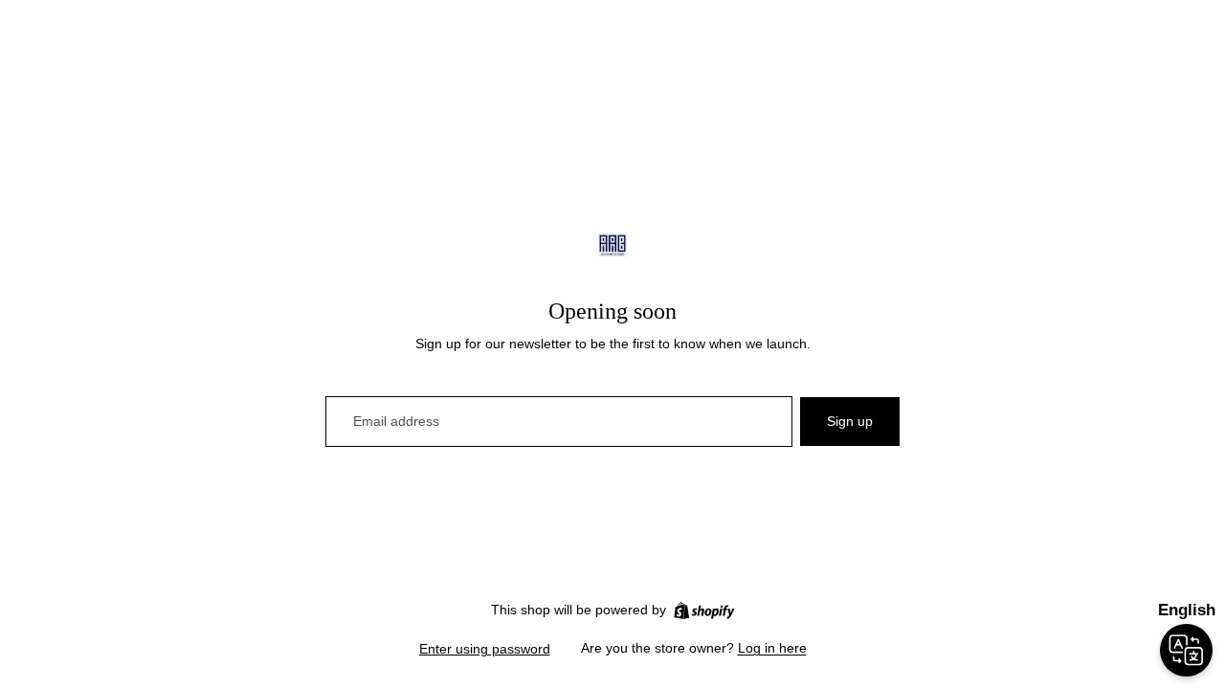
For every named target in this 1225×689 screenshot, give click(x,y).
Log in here (772, 648)
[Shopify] (704, 610)
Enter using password (484, 648)
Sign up (850, 421)
